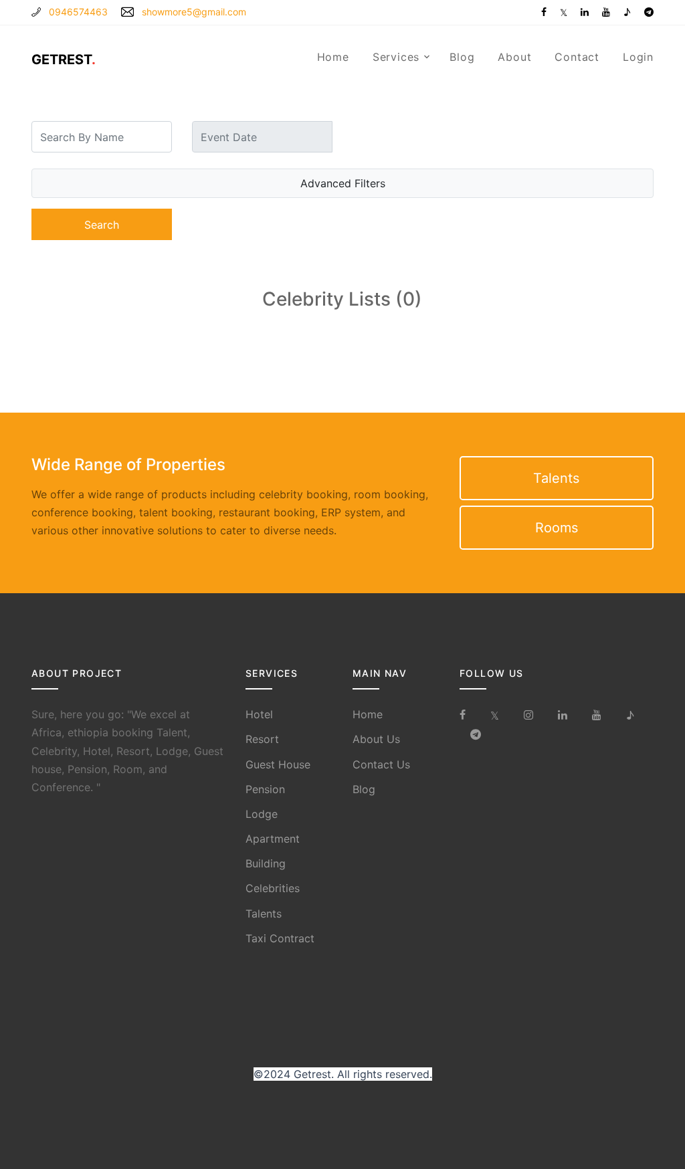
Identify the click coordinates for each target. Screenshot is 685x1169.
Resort (262, 739)
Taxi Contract (280, 938)
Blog (462, 57)
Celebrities (273, 888)
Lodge (262, 814)
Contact (577, 57)
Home (333, 57)
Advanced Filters (342, 183)
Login (638, 57)
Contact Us (381, 764)
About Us (376, 739)
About (514, 57)
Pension (265, 789)
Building (266, 863)
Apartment (273, 838)
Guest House (278, 764)
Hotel (259, 714)
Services (396, 57)
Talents (556, 478)
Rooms (556, 528)
